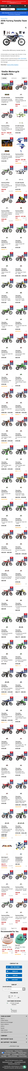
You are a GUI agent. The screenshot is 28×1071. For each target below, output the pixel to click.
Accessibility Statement (18, 1054)
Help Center (4, 1030)
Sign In (2, 1018)
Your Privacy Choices (10, 1052)
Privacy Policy (19, 1051)
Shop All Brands (12, 1056)
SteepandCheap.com (14, 1064)
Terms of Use (9, 1051)
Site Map (3, 1056)
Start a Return (5, 1024)
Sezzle (2, 1028)
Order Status (4, 1020)
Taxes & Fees (6, 1054)
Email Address (7, 986)
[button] (14, 979)
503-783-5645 (22, 58)
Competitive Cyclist (20, 1062)
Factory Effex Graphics (12, 65)
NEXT (23, 929)
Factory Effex (4, 18)
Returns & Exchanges (7, 1022)
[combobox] (24, 78)
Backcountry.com (7, 1062)
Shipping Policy (22, 1053)
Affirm (2, 1026)
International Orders (6, 1032)
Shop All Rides (23, 1056)
